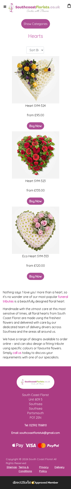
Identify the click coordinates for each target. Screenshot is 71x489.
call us (17, 353)
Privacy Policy (43, 469)
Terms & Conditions (25, 469)
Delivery (59, 467)
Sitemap (12, 467)
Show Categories (36, 24)
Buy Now (35, 126)
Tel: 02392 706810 (35, 425)
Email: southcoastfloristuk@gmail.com (35, 433)
